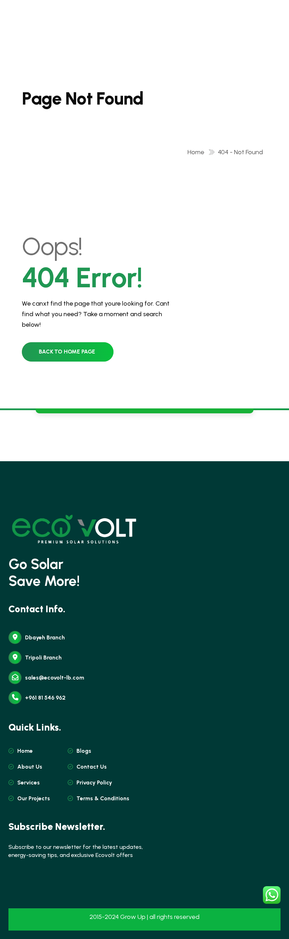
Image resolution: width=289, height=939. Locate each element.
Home (197, 152)
